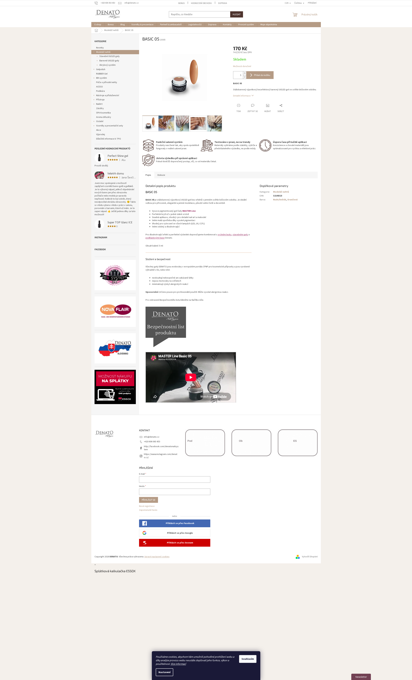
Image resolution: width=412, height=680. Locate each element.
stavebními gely (240, 234)
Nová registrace (147, 506)
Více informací (178, 664)
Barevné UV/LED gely (109, 60)
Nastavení (164, 672)
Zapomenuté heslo (148, 510)
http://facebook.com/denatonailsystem (161, 448)
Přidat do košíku (262, 75)
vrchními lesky (224, 234)
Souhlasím (248, 659)
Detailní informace (242, 95)
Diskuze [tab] (161, 175)
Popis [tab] (148, 175)
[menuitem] (97, 24)
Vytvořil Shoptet (310, 556)
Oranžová (292, 199)
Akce (98, 130)
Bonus (181, 3)
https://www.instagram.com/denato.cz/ (160, 456)
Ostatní (99, 121)
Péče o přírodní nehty (106, 82)
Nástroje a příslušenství (107, 95)
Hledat (237, 14)
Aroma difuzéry (103, 117)
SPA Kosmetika (103, 112)
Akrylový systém (107, 65)
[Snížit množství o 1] (244, 77)
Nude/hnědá (279, 199)
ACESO (99, 86)
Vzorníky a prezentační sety (109, 125)
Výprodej (100, 134)
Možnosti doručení (242, 66)
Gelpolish (100, 69)
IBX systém (101, 78)
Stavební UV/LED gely (109, 56)
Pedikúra (100, 91)
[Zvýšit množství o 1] (244, 73)
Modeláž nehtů (103, 52)
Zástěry (100, 108)
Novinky (100, 47)
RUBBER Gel (101, 73)
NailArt (99, 104)
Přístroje (100, 99)
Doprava (222, 3)
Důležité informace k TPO (108, 138)
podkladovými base (155, 238)
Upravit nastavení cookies (156, 556)
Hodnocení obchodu (201, 3)
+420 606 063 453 (152, 441)
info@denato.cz (151, 437)
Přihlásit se (148, 499)
